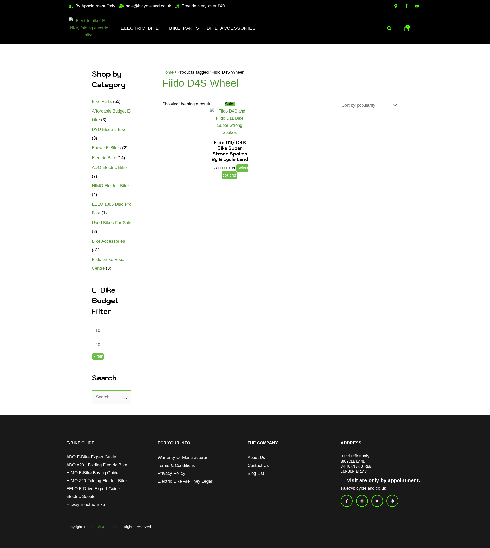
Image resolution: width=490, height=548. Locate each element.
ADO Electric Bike (109, 167)
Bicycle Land (106, 527)
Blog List (256, 473)
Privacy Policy (171, 473)
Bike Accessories (231, 28)
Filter (98, 356)
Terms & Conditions (176, 465)
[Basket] (406, 28)
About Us (256, 457)
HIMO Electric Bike (110, 185)
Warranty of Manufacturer (182, 457)
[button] (141, 28)
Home (168, 72)
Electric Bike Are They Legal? (186, 481)
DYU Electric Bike (109, 129)
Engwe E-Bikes (106, 147)
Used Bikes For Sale (111, 222)
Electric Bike (140, 28)
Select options (235, 171)
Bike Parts (184, 28)
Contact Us (258, 465)
